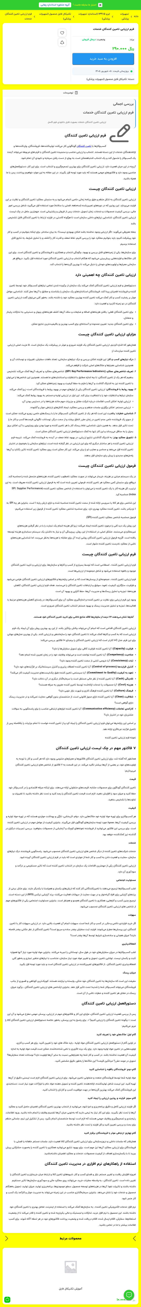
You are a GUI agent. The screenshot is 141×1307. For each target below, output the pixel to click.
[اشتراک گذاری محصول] (62, 42)
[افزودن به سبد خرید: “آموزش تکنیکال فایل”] (7, 1300)
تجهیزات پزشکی (124, 16)
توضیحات (68, 92)
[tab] (70, 93)
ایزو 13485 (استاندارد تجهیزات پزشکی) (94, 16)
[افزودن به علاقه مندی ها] (62, 33)
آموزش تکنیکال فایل (70, 1289)
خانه (136, 16)
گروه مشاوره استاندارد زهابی (55, 5)
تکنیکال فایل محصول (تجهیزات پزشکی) (55, 16)
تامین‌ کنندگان (84, 146)
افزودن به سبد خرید (103, 59)
